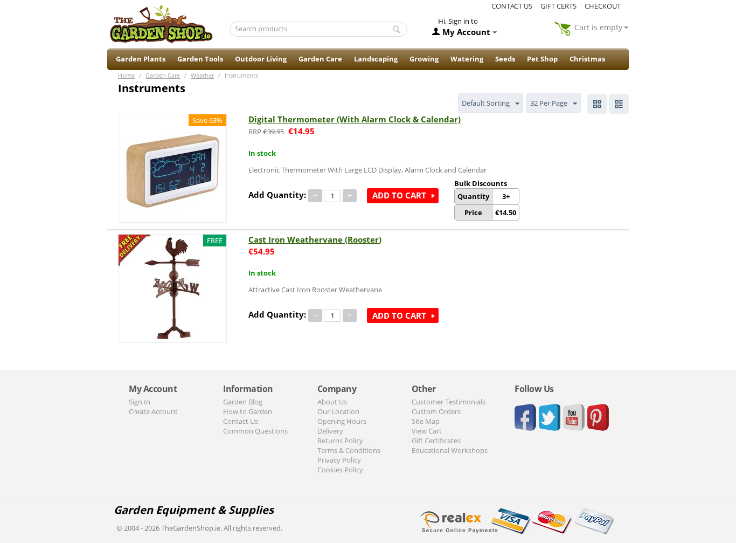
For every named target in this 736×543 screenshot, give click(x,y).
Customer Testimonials (448, 402)
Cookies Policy (340, 470)
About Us (332, 402)
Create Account (153, 411)
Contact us (511, 6)
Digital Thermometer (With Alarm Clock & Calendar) (354, 119)
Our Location (338, 411)
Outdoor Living (261, 59)
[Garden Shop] (161, 24)
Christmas (587, 59)
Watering (466, 59)
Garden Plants (140, 59)
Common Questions (255, 431)
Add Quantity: (277, 194)
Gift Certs (558, 6)
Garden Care (320, 59)
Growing (424, 59)
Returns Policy (340, 440)
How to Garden (247, 411)
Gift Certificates (436, 440)
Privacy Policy (339, 460)
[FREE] (172, 287)
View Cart (427, 431)
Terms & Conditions (348, 450)
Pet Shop (542, 59)
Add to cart (399, 195)
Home (126, 75)
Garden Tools (200, 59)
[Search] (396, 30)
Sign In (139, 402)
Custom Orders (436, 411)
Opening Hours (341, 421)
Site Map (426, 421)
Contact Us (240, 421)
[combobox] (319, 29)
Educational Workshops (450, 450)
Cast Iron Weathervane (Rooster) (314, 239)
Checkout (603, 6)
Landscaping (376, 59)
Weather (202, 75)
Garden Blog (242, 402)
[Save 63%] (172, 167)
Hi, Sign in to (458, 21)
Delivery (330, 431)
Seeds (505, 59)
